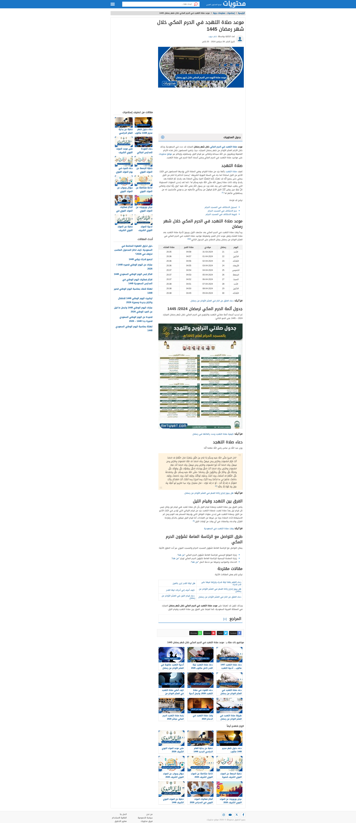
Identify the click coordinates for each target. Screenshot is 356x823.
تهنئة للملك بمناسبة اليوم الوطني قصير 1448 (133, 291)
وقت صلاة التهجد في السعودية (218, 528)
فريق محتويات (147, 821)
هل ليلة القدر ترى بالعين (184, 583)
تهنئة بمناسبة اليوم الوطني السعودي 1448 (134, 329)
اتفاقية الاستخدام (119, 818)
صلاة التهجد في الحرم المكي (223, 147)
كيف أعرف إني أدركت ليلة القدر (180, 590)
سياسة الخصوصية (145, 818)
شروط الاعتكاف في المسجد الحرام (221, 214)
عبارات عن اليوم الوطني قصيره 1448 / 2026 (134, 267)
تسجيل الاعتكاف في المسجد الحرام (221, 207)
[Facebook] (243, 815)
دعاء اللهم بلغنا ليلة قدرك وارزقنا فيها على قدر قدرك (221, 583)
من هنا (181, 555)
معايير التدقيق (121, 821)
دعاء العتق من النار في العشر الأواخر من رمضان (212, 301)
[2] (190, 239)
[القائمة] (113, 4)
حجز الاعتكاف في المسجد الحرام (222, 211)
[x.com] (236, 815)
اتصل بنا (123, 814)
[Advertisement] (200, 111)
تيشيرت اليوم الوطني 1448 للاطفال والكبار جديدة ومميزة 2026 (135, 300)
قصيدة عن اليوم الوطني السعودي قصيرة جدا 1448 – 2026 (135, 319)
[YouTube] (230, 815)
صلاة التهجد (231, 171)
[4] (216, 486)
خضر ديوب (212, 36)
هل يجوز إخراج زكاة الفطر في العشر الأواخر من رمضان (209, 493)
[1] (222, 192)
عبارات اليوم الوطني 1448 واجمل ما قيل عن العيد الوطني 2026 (133, 310)
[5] (194, 520)
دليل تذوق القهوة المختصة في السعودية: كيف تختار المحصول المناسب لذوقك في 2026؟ (133, 250)
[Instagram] (223, 815)
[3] (188, 239)
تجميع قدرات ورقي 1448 (140, 259)
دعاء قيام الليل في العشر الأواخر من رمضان (178, 597)
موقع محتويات (165, 154)
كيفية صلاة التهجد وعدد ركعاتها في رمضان (212, 434)
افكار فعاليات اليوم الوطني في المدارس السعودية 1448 (137, 282)
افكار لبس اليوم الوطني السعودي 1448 (133, 274)
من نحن (149, 814)
